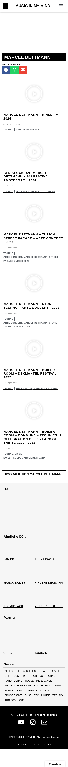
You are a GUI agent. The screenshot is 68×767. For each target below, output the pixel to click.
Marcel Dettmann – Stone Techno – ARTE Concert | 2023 (31, 305)
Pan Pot (9, 559)
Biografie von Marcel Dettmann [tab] (33, 474)
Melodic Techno (39, 685)
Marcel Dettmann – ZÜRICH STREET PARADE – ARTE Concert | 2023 (33, 238)
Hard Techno (13, 680)
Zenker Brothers (49, 606)
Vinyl (18, 454)
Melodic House (15, 685)
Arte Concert (12, 257)
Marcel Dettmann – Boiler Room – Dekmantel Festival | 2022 (31, 373)
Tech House (42, 695)
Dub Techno (47, 675)
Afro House (31, 671)
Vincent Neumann (49, 582)
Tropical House (15, 700)
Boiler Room (24, 388)
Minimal (57, 685)
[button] (61, 6)
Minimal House (14, 690)
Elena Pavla (45, 559)
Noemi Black (13, 606)
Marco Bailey (14, 582)
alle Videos (12, 671)
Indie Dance (44, 680)
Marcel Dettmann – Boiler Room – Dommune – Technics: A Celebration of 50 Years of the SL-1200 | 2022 (32, 437)
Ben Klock (23, 191)
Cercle (9, 652)
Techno (8, 130)
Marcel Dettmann (28, 130)
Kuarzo (41, 652)
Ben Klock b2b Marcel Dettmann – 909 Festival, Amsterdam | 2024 (27, 176)
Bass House (49, 671)
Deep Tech (30, 675)
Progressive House (18, 695)
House (29, 680)
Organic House (37, 690)
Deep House (12, 675)
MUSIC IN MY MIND (32, 6)
